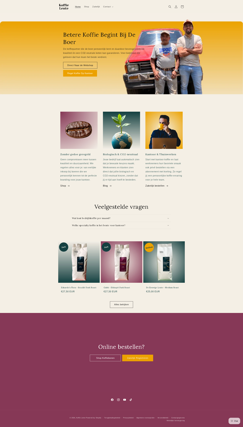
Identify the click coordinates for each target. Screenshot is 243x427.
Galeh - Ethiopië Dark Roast (117, 288)
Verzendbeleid (163, 418)
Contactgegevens (178, 418)
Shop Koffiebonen (105, 358)
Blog (105, 186)
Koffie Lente (80, 418)
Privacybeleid (128, 418)
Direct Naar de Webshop (80, 65)
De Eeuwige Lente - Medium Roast (162, 288)
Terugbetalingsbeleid (112, 418)
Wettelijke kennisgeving (176, 420)
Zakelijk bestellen (155, 186)
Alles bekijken (121, 304)
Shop (63, 186)
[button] (108, 7)
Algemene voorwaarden (145, 418)
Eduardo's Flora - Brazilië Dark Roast (78, 288)
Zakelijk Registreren (137, 358)
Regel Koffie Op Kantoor (80, 73)
